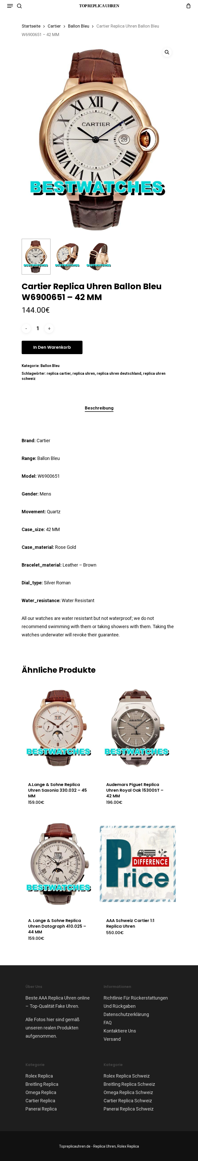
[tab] (99, 408)
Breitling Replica (42, 1084)
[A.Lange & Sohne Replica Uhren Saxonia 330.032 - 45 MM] (60, 727)
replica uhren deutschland (119, 373)
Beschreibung (99, 408)
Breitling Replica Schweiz (129, 1084)
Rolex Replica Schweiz (127, 1076)
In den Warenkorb (52, 347)
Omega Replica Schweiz (128, 1092)
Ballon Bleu (78, 26)
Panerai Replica (41, 1109)
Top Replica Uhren (99, 6)
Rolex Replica (39, 1076)
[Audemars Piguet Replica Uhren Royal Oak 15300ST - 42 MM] (138, 727)
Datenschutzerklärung (126, 1014)
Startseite (31, 26)
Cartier (54, 26)
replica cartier (59, 373)
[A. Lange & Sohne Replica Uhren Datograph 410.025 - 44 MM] (60, 863)
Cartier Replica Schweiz (128, 1100)
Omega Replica (41, 1092)
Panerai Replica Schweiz (129, 1109)
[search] (19, 6)
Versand (112, 1039)
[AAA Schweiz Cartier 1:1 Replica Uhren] (138, 863)
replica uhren (83, 373)
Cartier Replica (40, 1100)
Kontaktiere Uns (120, 1031)
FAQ (108, 1022)
